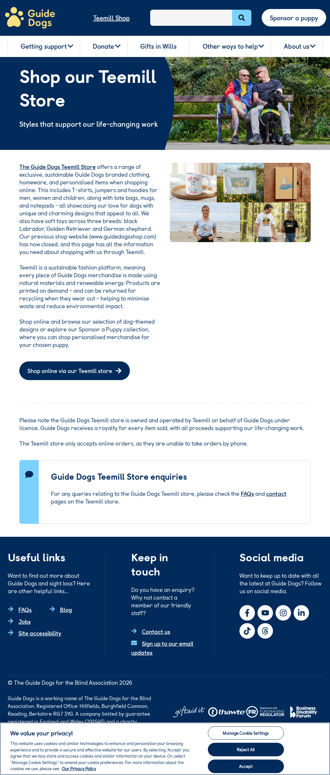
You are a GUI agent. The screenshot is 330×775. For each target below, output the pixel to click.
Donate (103, 46)
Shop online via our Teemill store (69, 370)
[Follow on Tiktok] (247, 631)
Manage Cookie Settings (246, 733)
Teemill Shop (111, 18)
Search (241, 18)
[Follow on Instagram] (283, 613)
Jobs (24, 621)
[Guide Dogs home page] (30, 18)
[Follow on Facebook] (247, 613)
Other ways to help (230, 46)
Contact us (156, 631)
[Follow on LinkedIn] (301, 613)
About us (296, 46)
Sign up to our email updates (162, 648)
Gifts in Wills (158, 46)
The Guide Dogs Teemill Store (57, 166)
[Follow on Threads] (265, 631)
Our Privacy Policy (79, 768)
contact (276, 493)
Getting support (44, 46)
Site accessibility (39, 633)
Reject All (246, 749)
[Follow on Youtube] (265, 613)
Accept (246, 766)
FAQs (247, 493)
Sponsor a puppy (294, 18)
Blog (66, 609)
